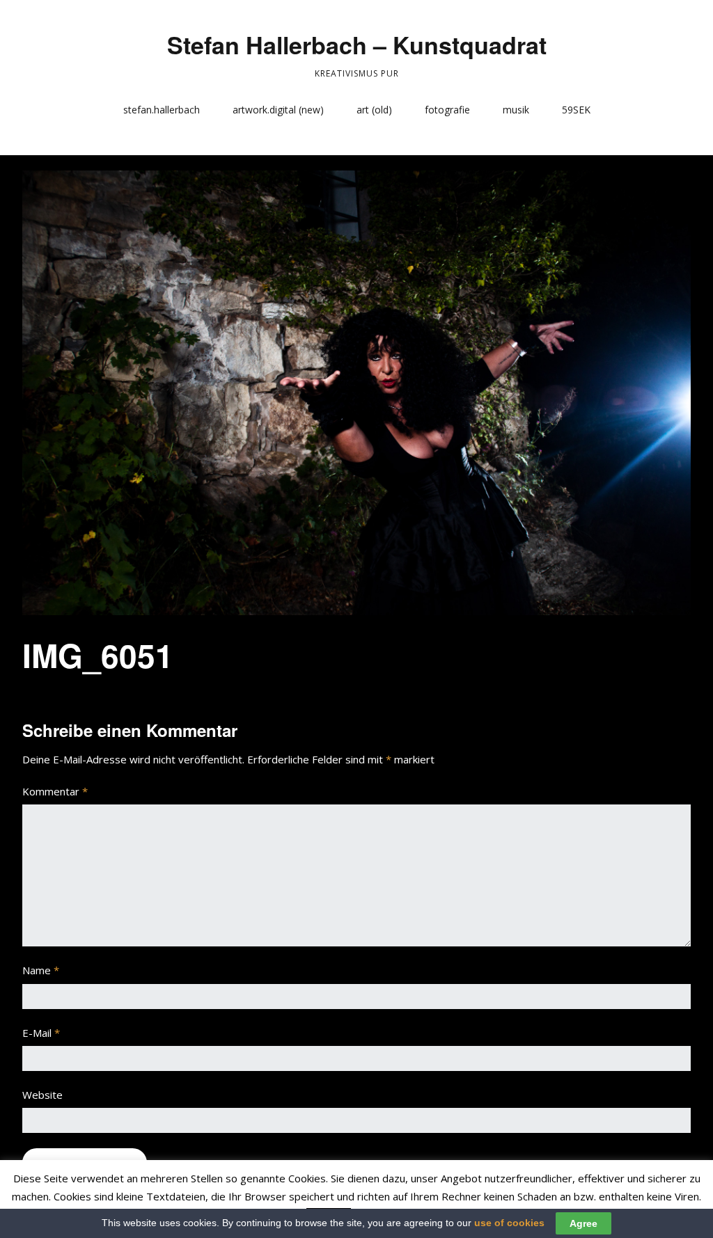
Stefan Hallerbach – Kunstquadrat (357, 44)
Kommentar (55, 791)
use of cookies (509, 1222)
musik (516, 109)
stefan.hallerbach (161, 109)
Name (40, 970)
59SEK (576, 109)
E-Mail (41, 1033)
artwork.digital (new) (278, 109)
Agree (583, 1223)
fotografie (447, 109)
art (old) (374, 109)
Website (42, 1095)
